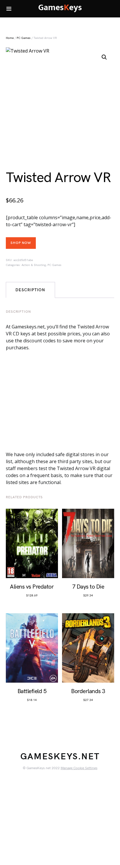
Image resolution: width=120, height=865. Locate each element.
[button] (104, 57)
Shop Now (20, 243)
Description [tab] (30, 289)
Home (10, 38)
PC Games (24, 38)
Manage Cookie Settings (79, 768)
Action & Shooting (34, 265)
